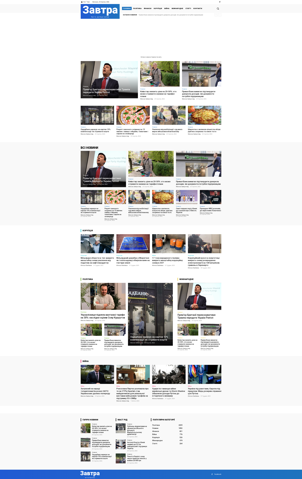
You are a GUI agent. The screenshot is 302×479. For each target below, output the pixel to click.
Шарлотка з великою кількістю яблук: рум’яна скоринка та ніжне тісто (204, 130)
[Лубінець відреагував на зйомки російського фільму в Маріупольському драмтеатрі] (121, 428)
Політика (83, 312)
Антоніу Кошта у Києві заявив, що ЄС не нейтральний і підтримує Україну (137, 445)
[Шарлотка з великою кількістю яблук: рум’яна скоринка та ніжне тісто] (204, 115)
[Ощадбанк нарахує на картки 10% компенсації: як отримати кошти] (97, 115)
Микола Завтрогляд (146, 99)
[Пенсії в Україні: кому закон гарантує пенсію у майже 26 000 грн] (121, 458)
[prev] (216, 14)
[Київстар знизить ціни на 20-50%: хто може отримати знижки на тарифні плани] (160, 74)
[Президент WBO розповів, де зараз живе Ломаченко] (210, 197)
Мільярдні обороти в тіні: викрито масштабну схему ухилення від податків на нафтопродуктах (97, 260)
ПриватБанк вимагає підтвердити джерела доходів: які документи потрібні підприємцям (198, 93)
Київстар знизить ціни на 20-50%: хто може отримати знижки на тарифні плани (158, 93)
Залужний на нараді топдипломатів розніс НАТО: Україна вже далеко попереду (95, 391)
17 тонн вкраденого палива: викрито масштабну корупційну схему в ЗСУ (167, 260)
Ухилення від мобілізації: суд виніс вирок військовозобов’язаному (167, 130)
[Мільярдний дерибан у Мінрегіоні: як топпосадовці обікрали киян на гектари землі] (133, 243)
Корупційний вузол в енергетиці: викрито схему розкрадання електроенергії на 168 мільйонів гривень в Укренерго (204, 261)
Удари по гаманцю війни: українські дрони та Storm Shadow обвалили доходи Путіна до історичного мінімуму (168, 392)
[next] (219, 14)
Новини (85, 86)
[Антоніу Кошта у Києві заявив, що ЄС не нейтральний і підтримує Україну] (121, 444)
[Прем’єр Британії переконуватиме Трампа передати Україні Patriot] (109, 79)
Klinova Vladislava (86, 265)
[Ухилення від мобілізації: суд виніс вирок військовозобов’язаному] (169, 115)
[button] (217, 8)
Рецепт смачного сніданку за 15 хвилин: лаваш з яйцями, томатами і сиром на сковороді (132, 131)
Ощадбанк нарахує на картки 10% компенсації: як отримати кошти (162, 15)
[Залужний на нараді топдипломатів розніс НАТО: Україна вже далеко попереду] (97, 374)
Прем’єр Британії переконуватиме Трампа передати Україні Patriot (197, 316)
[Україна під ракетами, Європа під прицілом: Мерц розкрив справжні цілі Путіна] (204, 374)
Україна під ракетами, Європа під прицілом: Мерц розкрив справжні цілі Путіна (204, 391)
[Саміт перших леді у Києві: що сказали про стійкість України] (186, 197)
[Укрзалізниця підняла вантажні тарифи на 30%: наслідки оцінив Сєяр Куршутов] (103, 296)
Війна (154, 255)
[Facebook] (219, 1)
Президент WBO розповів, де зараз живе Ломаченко (210, 209)
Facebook (217, 474)
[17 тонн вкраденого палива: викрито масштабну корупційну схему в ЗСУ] (169, 243)
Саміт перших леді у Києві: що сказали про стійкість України (186, 211)
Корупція (84, 255)
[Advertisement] (151, 36)
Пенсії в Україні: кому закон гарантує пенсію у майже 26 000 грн (137, 458)
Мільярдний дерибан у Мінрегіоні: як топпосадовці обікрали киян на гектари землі (133, 260)
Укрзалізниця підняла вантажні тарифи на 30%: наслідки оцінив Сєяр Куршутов (103, 316)
